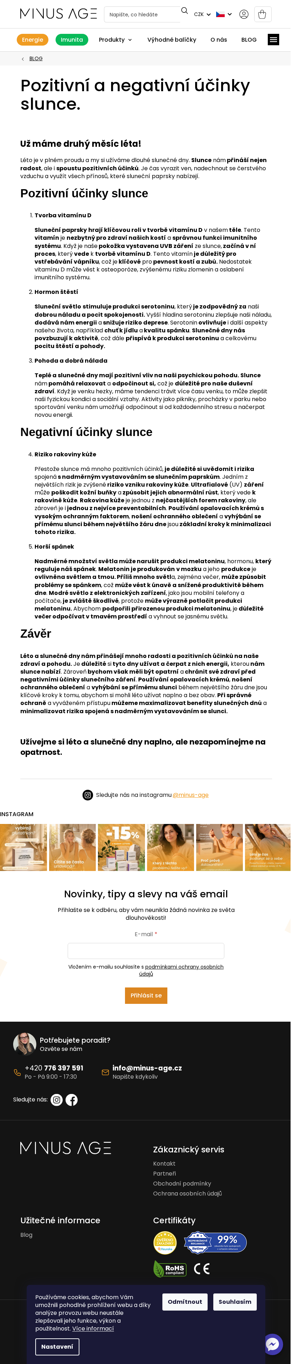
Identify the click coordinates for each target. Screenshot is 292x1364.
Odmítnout (185, 1302)
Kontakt (164, 1164)
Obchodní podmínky (182, 1184)
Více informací (93, 1328)
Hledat (184, 10)
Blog (26, 1235)
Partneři (164, 1174)
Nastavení (57, 1347)
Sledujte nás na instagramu (152, 795)
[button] (272, 1344)
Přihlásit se (146, 995)
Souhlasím (235, 1302)
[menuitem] (32, 39)
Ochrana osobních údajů (187, 1194)
